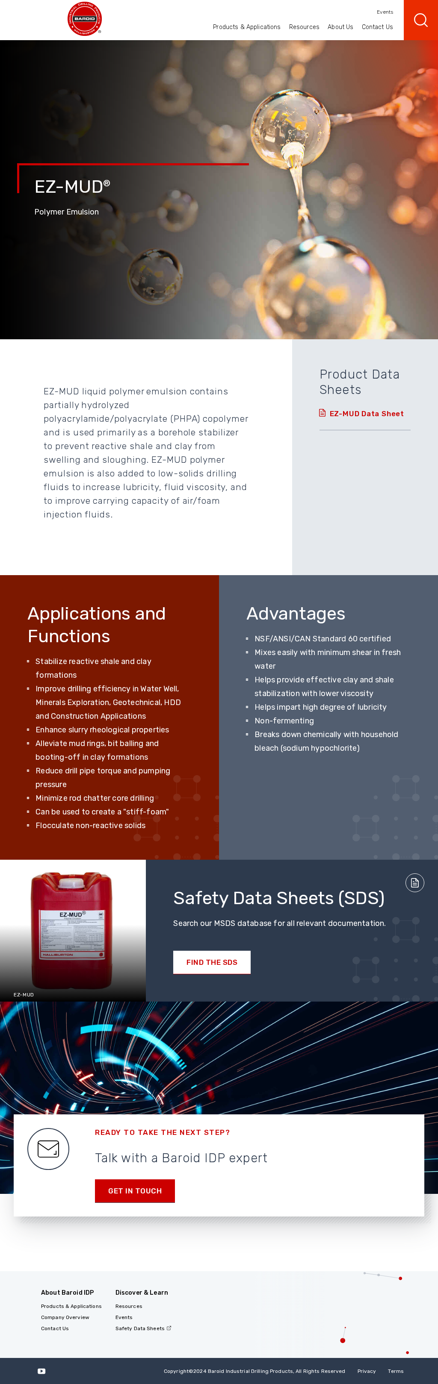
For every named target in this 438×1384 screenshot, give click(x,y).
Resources (304, 27)
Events (385, 12)
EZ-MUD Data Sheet (367, 413)
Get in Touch (135, 1191)
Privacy (367, 1371)
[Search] (421, 20)
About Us (340, 27)
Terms (396, 1371)
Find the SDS (211, 962)
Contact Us (377, 27)
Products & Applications (247, 27)
